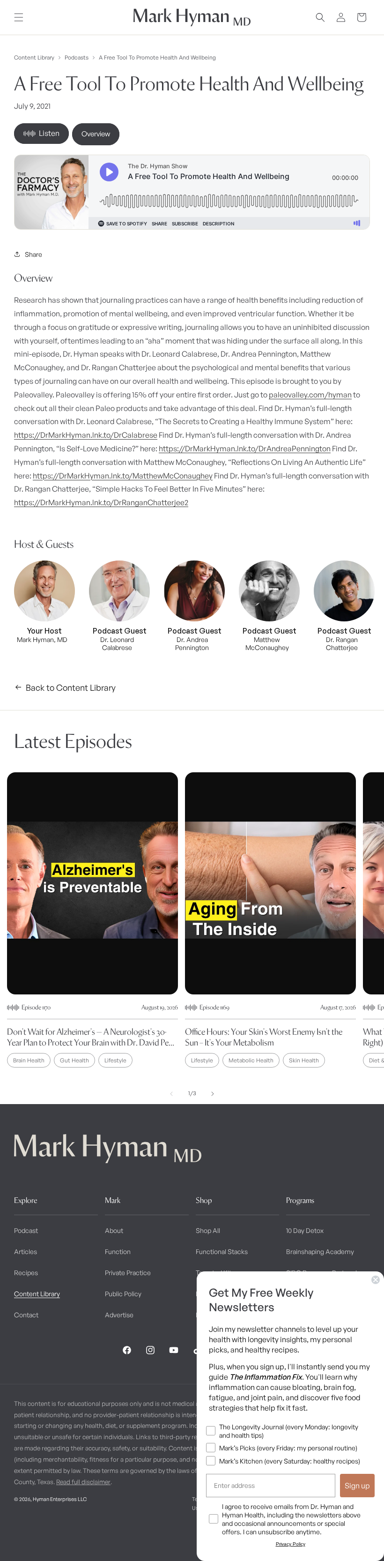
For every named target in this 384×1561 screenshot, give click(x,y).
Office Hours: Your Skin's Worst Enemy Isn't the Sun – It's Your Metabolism (263, 1037)
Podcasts (77, 57)
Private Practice (128, 1273)
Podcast (26, 1230)
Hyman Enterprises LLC (60, 1499)
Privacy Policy (290, 1543)
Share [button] (33, 254)
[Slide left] (171, 1093)
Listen (49, 133)
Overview (95, 133)
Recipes (26, 1273)
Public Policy (123, 1294)
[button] (18, 17)
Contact (26, 1315)
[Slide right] (212, 1093)
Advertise (119, 1315)
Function (118, 1251)
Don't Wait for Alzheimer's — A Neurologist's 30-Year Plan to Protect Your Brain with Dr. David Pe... (90, 1037)
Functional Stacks (222, 1251)
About (114, 1230)
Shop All (208, 1230)
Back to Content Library (71, 687)
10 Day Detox (305, 1230)
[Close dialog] (375, 1280)
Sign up (357, 1485)
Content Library (34, 57)
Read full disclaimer (83, 1482)
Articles (25, 1251)
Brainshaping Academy (320, 1251)
